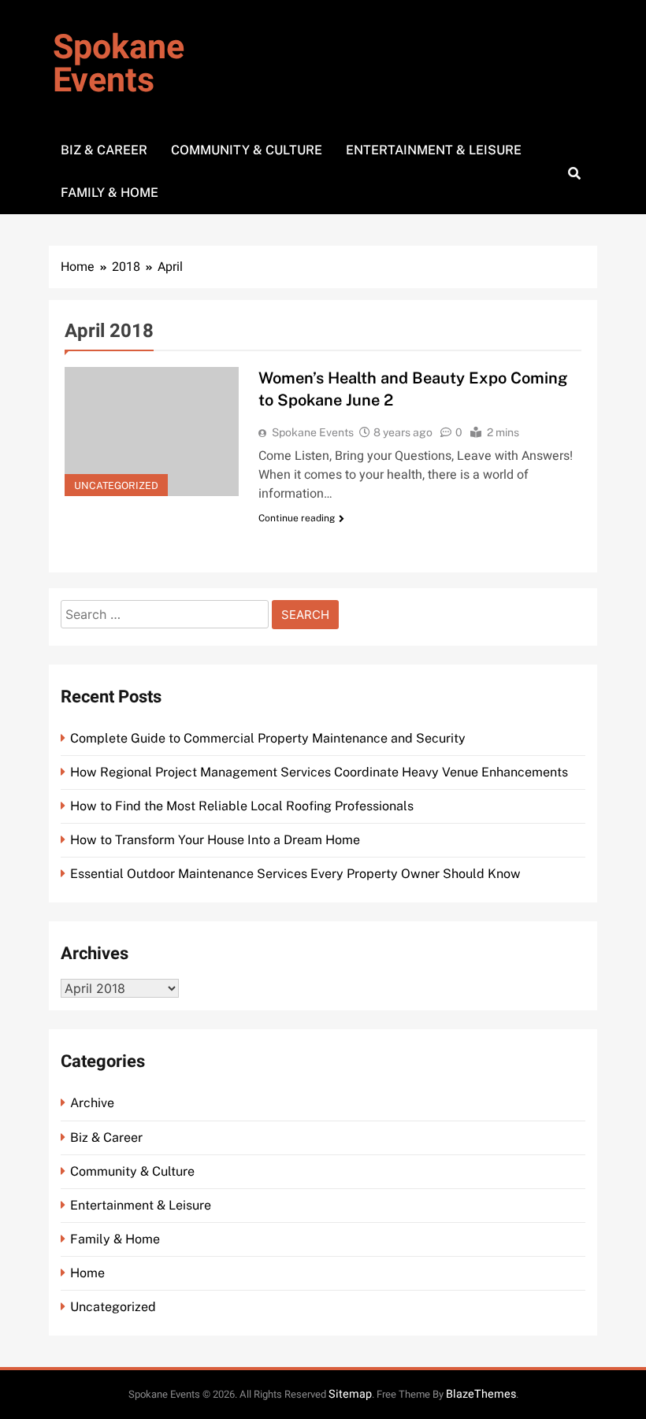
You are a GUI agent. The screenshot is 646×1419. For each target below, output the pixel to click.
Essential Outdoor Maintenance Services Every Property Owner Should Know (295, 873)
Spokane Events (118, 64)
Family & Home (109, 192)
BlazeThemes (481, 1394)
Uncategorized (116, 485)
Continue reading (296, 518)
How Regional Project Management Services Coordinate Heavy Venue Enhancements (319, 772)
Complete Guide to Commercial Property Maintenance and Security (268, 738)
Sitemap (350, 1394)
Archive (92, 1102)
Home (87, 1272)
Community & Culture (246, 150)
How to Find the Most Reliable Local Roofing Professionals (242, 805)
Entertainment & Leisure (434, 150)
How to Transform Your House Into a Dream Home (215, 839)
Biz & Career (104, 150)
